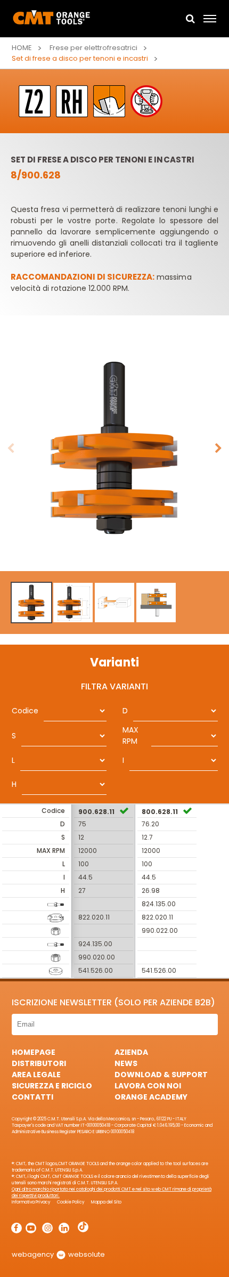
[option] (114, 448)
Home (22, 48)
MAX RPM (130, 735)
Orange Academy (150, 1097)
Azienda (131, 1052)
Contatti (32, 1097)
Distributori (39, 1063)
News (125, 1063)
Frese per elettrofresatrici (93, 48)
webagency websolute (58, 1254)
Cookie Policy (71, 1202)
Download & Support (161, 1074)
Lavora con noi (147, 1085)
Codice (25, 710)
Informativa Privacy (31, 1202)
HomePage (33, 1052)
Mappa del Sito (106, 1202)
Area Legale (36, 1074)
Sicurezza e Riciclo (52, 1085)
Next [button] (218, 448)
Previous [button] (10, 448)
